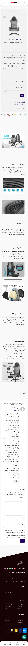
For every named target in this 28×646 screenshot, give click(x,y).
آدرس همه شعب (20, 604)
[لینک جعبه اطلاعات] (5, 581)
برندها (10, 11)
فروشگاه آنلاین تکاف (15, 11)
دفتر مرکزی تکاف (8, 606)
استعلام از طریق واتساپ (19, 81)
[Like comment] (16, 481)
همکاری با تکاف (20, 620)
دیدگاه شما (22, 500)
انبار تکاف (6, 608)
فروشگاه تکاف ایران (8, 604)
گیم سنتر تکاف (20, 606)
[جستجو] (3, 2)
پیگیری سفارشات (20, 617)
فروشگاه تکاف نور (19, 608)
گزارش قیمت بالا (20, 622)
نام (24, 517)
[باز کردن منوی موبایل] (24, 2)
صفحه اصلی (22, 11)
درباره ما (21, 590)
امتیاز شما (22, 497)
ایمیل (23, 524)
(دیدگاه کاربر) (10, 39)
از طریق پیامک (19, 87)
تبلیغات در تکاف (8, 617)
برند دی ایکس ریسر (4, 11)
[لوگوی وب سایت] (14, 3)
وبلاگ (22, 595)
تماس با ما (21, 592)
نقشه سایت (7, 620)
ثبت (22, 95)
